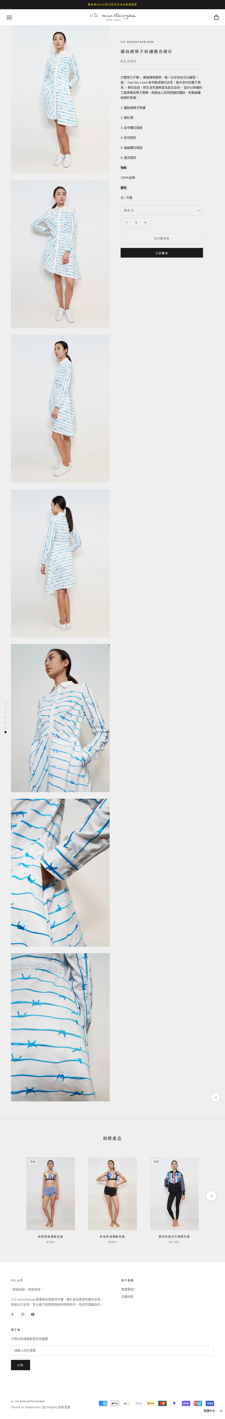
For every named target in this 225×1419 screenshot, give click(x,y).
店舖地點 (127, 1297)
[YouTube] (32, 1314)
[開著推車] (216, 17)
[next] (211, 1196)
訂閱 (20, 1365)
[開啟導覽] (9, 17)
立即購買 (162, 253)
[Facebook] (12, 1314)
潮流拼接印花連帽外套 (174, 1236)
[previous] (14, 1196)
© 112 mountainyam (28, 1401)
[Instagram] (22, 1314)
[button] (212, 1411)
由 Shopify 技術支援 (56, 1407)
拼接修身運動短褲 (50, 1236)
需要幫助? (128, 1289)
